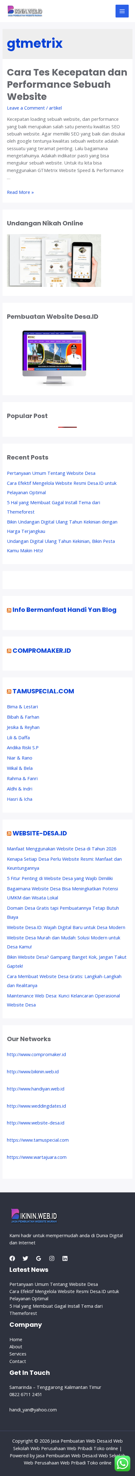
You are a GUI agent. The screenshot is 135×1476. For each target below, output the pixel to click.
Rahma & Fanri (22, 778)
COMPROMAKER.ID (42, 650)
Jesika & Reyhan (23, 727)
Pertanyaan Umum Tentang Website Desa (51, 473)
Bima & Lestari (22, 706)
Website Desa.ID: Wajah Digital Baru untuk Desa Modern (66, 927)
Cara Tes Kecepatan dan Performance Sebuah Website (67, 84)
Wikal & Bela (20, 768)
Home (15, 1339)
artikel (55, 108)
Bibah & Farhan (23, 717)
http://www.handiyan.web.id (35, 1088)
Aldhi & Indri (19, 788)
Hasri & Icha (19, 799)
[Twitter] (25, 1258)
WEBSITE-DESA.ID (40, 833)
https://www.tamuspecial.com (38, 1140)
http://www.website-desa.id (35, 1122)
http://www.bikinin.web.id (33, 1071)
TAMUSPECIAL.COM (43, 691)
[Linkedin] (65, 1258)
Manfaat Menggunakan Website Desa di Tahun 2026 (61, 848)
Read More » (20, 192)
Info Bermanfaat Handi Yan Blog (64, 609)
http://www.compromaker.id (36, 1054)
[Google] (38, 1258)
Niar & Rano (19, 758)
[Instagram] (52, 1258)
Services (17, 1354)
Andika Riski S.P (23, 747)
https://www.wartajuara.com (37, 1157)
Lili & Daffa (18, 737)
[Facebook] (12, 1258)
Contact (17, 1361)
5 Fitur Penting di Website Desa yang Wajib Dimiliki (60, 878)
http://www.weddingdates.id (36, 1106)
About (15, 1346)
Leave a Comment (26, 108)
